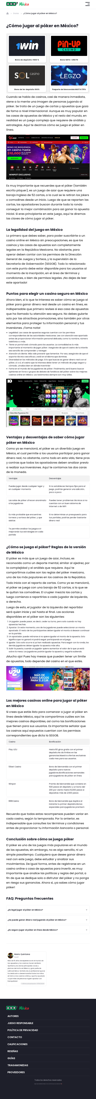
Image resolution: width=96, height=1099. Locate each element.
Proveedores (16, 1072)
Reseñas (13, 1051)
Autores (13, 1016)
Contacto (15, 1037)
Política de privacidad (23, 1030)
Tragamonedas (18, 1065)
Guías (11, 1058)
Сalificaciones (18, 1044)
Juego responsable (20, 1023)
